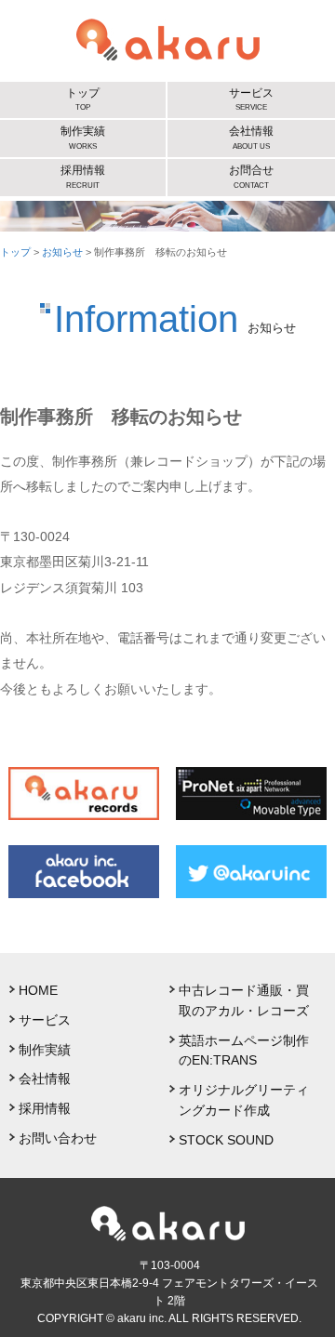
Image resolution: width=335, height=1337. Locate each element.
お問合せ (251, 176)
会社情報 (251, 137)
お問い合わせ (58, 1138)
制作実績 (82, 137)
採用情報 (82, 176)
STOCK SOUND (226, 1140)
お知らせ (62, 252)
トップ (83, 99)
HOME (38, 991)
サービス (251, 99)
